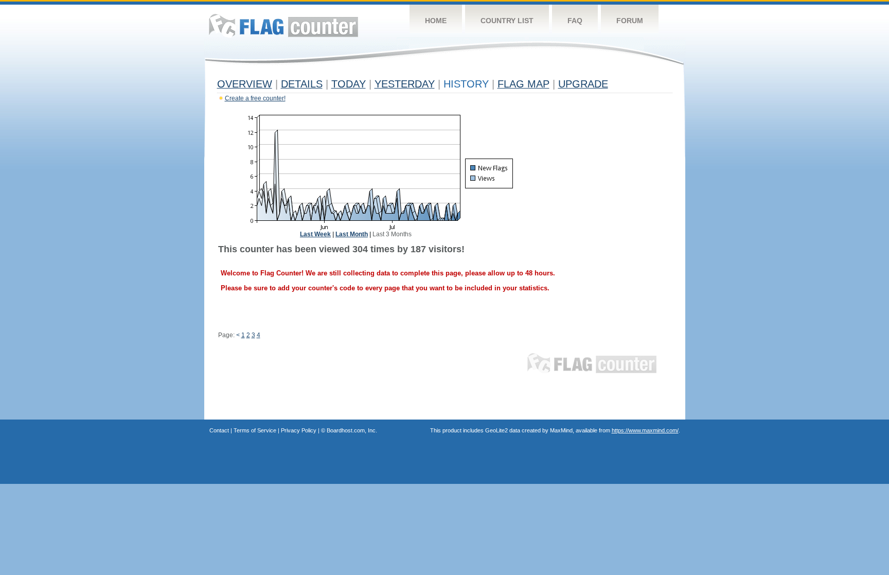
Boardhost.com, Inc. (352, 430)
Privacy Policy (298, 430)
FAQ (574, 20)
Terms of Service (255, 430)
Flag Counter (283, 25)
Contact (219, 430)
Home (436, 20)
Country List (507, 20)
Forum (629, 20)
